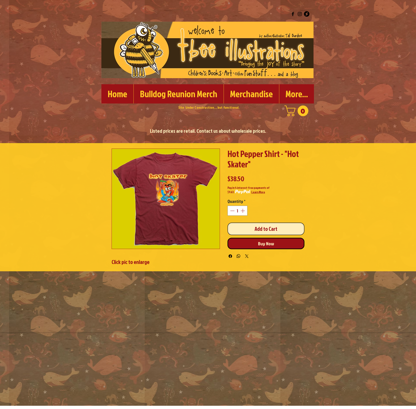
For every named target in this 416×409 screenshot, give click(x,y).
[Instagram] (299, 14)
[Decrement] (232, 210)
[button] (297, 110)
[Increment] (243, 210)
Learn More (258, 192)
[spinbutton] (237, 210)
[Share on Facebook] (230, 256)
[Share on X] (246, 256)
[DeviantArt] (306, 14)
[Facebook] (293, 14)
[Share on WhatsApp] (238, 256)
